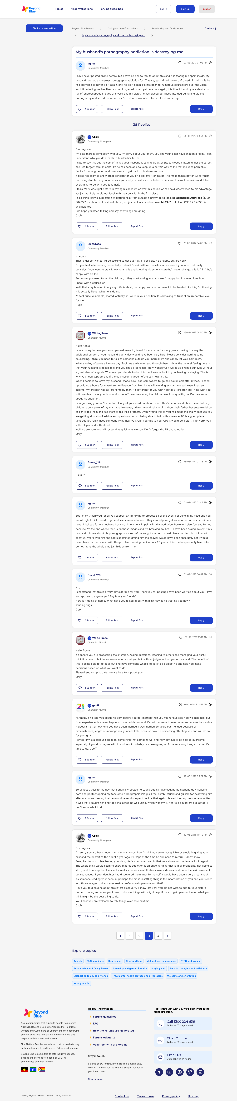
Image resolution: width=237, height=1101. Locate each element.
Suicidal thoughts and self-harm (188, 968)
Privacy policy (171, 1096)
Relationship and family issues (167, 28)
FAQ (95, 1023)
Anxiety (78, 961)
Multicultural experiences (161, 961)
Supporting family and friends (91, 975)
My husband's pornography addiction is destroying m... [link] (113, 35)
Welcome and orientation (181, 975)
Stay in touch (95, 1079)
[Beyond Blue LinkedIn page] (200, 1078)
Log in (163, 9)
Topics (59, 8)
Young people (81, 983)
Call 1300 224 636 (181, 1022)
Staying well (158, 968)
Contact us (122, 1096)
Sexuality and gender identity (130, 968)
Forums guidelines (111, 8)
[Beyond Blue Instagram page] (180, 1078)
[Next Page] (168, 936)
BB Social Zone (95, 961)
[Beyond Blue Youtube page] (169, 1078)
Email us (174, 1055)
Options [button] (209, 28)
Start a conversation (44, 28)
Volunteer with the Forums (110, 1044)
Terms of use (145, 1096)
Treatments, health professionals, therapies (137, 975)
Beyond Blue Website (36, 1013)
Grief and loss (134, 961)
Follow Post (112, 109)
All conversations (81, 8)
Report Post (136, 108)
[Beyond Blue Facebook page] (159, 1078)
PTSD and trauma (191, 961)
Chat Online (177, 1038)
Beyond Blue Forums (35, 9)
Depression (114, 961)
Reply (201, 109)
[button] (79, 109)
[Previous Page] (120, 936)
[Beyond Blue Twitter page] (190, 1078)
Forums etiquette (104, 1037)
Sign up (185, 9)
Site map (193, 1096)
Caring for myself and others (123, 28)
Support (206, 9)
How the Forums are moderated (113, 1030)
